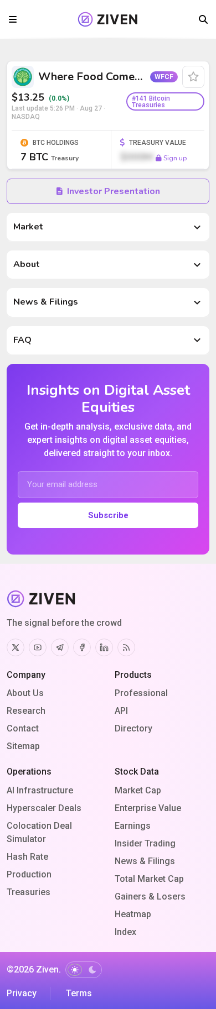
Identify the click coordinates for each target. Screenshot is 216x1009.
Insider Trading (145, 843)
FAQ (22, 340)
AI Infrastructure (40, 790)
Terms (79, 993)
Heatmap (133, 914)
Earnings (133, 825)
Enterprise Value (148, 808)
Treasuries (28, 892)
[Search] (203, 19)
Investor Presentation (113, 191)
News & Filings (45, 302)
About (26, 264)
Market (28, 227)
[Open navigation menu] (12, 19)
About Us (25, 693)
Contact (23, 728)
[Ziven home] (108, 19)
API (121, 710)
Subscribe (108, 515)
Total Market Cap (149, 879)
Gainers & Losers (150, 896)
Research (26, 710)
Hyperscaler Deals (44, 808)
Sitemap (23, 746)
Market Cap (138, 790)
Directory (133, 728)
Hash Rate (27, 856)
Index (125, 932)
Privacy (22, 993)
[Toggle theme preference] (83, 969)
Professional (141, 693)
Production (29, 874)
